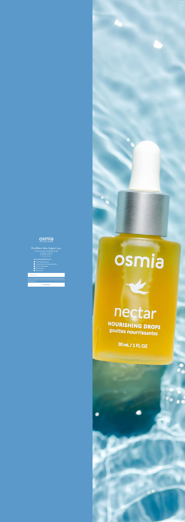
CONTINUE (46, 284)
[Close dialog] (183, 2)
